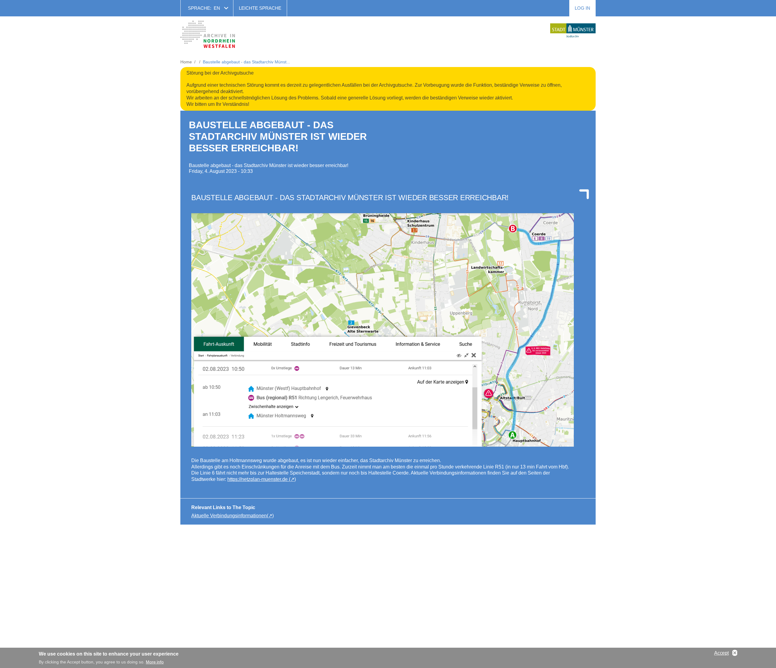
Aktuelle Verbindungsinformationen (229, 515)
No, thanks (734, 653)
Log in (582, 8)
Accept (721, 653)
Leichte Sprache (260, 8)
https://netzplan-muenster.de (258, 479)
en (217, 8)
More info (155, 662)
